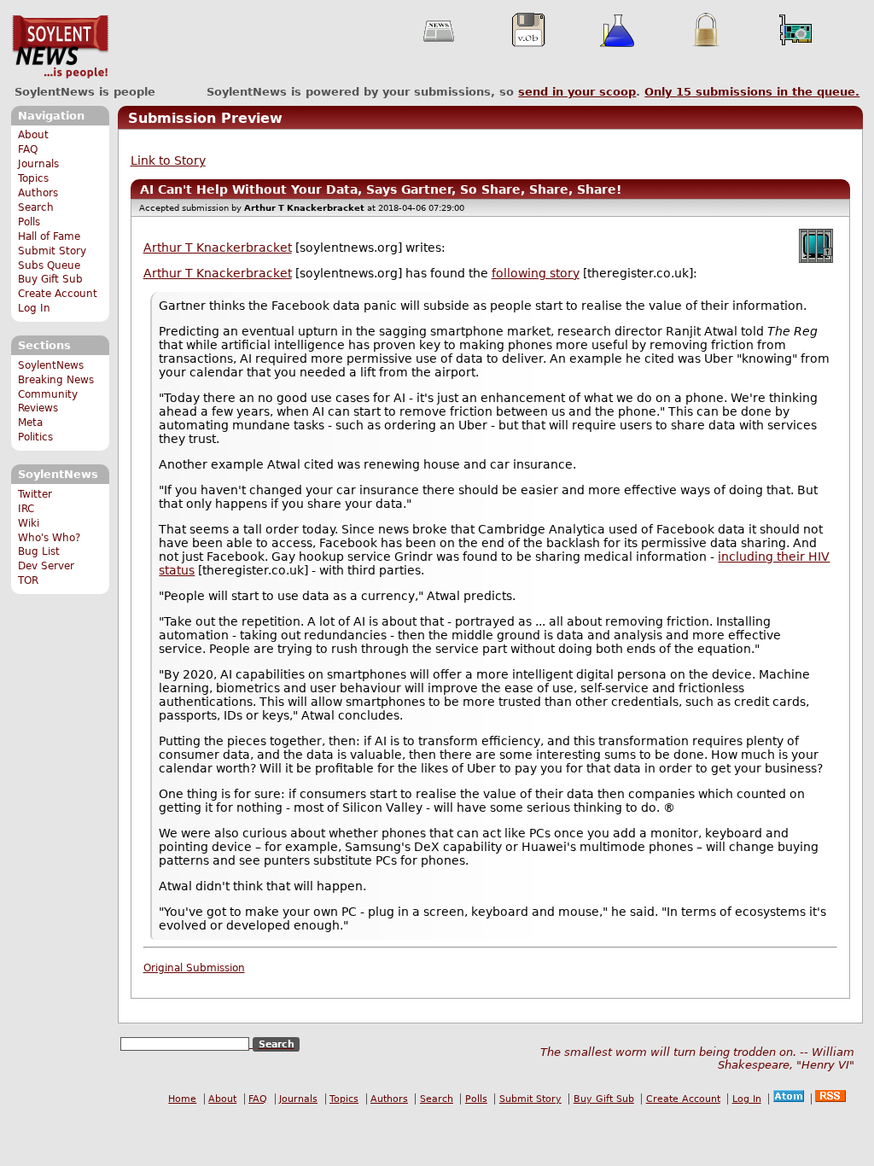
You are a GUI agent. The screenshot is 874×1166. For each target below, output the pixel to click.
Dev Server (46, 566)
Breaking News (56, 380)
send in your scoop (577, 91)
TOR (28, 580)
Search (36, 207)
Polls (29, 222)
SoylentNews (60, 47)
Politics (35, 437)
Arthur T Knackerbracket (217, 247)
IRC (26, 509)
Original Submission (194, 968)
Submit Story (52, 251)
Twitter (35, 494)
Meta (30, 423)
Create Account (57, 294)
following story (536, 273)
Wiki (28, 523)
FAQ (28, 149)
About (33, 135)
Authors (38, 193)
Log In (34, 308)
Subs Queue (49, 265)
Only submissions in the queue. (751, 91)
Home (182, 1099)
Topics (33, 178)
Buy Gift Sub (50, 279)
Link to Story (168, 160)
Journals (38, 164)
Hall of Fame (49, 236)
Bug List (39, 551)
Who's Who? (49, 538)
